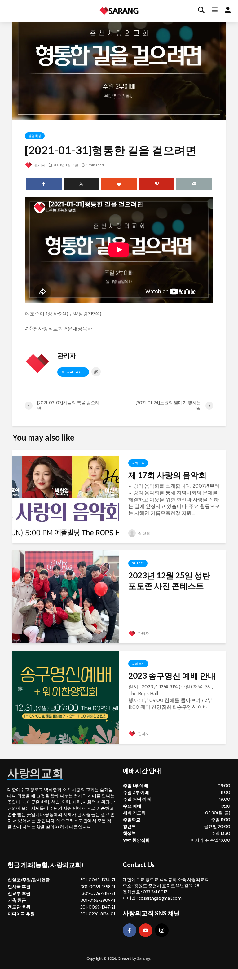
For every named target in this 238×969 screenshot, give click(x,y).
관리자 (39, 165)
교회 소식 (138, 463)
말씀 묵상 (34, 136)
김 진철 (143, 533)
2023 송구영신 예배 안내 (172, 676)
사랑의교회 (35, 772)
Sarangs (144, 958)
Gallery (138, 563)
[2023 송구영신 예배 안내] (65, 697)
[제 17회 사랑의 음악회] (65, 496)
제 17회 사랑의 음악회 (167, 475)
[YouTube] (145, 930)
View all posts (73, 372)
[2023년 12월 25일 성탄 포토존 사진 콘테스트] (65, 596)
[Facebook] (129, 930)
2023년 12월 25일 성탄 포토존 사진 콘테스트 (169, 580)
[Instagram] (162, 930)
